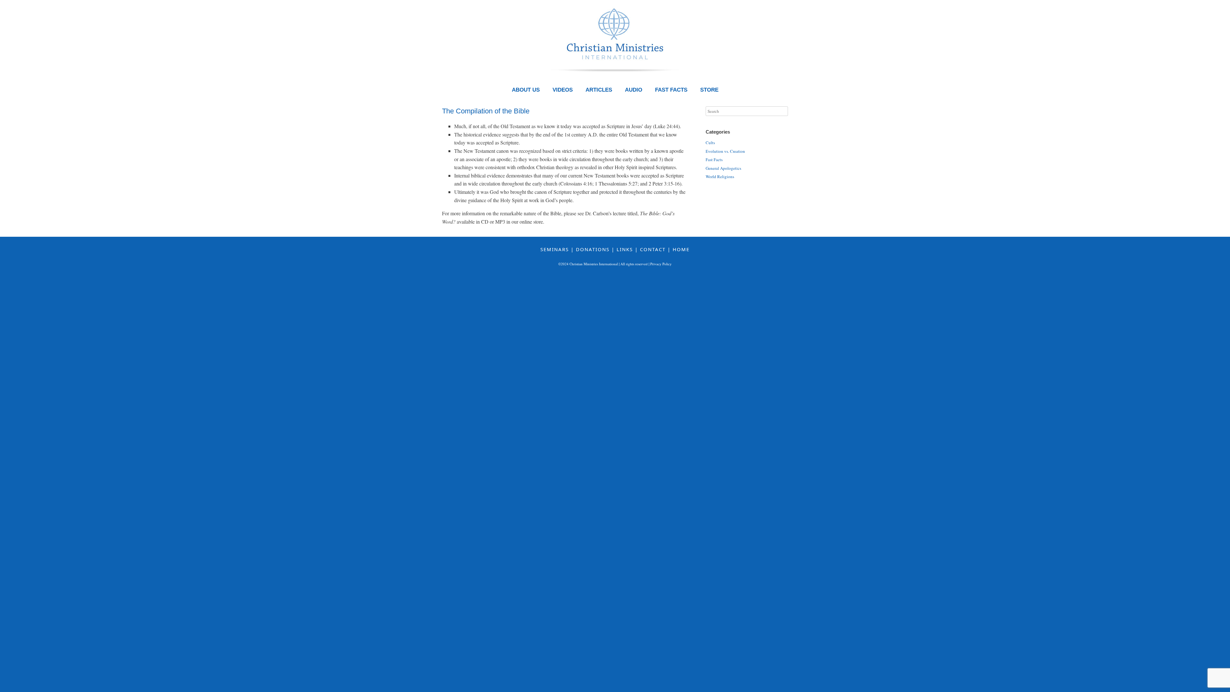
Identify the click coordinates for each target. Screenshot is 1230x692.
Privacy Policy (661, 263)
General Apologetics (723, 168)
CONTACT (653, 249)
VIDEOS (563, 90)
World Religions (720, 176)
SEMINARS (554, 249)
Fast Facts (714, 159)
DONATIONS (593, 249)
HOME (681, 249)
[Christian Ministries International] (615, 43)
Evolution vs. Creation (725, 151)
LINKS (625, 249)
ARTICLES (599, 90)
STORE (709, 90)
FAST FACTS (671, 90)
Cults (710, 142)
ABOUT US (526, 90)
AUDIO (633, 90)
